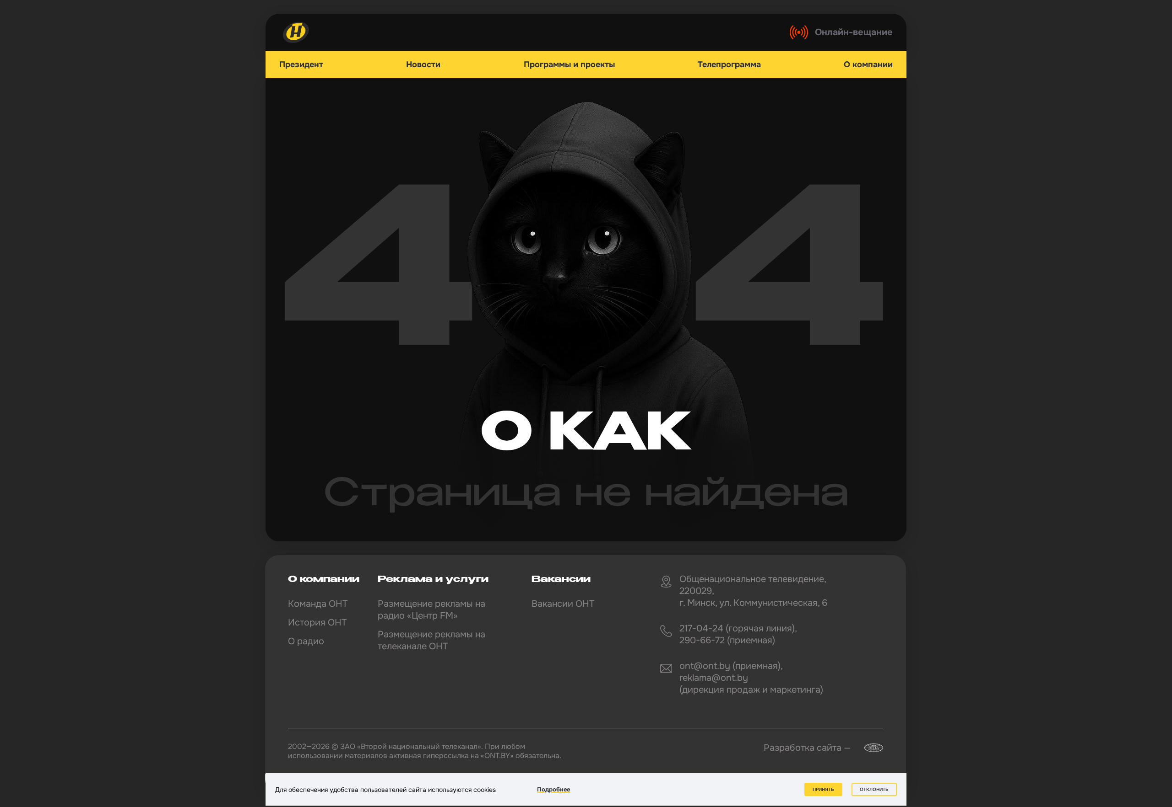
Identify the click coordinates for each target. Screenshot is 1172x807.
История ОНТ (317, 622)
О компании (868, 64)
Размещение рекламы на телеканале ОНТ (431, 640)
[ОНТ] (296, 32)
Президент (301, 64)
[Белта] (868, 748)
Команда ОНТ (317, 603)
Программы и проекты (569, 64)
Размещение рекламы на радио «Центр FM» (431, 609)
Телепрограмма (729, 64)
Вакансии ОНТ (563, 603)
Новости (423, 64)
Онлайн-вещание (854, 32)
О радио (306, 641)
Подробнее (553, 789)
